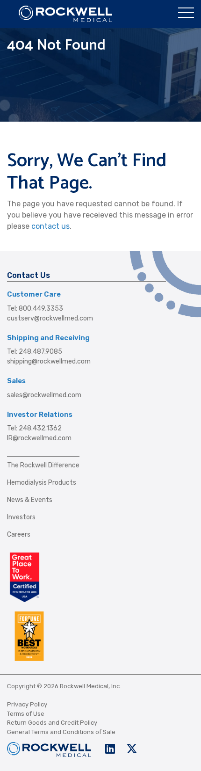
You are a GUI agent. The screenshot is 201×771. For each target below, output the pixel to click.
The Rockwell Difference (43, 465)
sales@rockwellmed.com (44, 395)
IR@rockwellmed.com (39, 438)
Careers (18, 534)
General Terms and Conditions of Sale (61, 731)
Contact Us (28, 275)
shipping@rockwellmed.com (49, 361)
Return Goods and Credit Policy (52, 722)
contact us (50, 226)
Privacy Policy (27, 704)
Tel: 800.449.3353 (35, 309)
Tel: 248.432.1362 (34, 428)
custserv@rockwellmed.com (50, 318)
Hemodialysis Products (41, 483)
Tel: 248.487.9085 (34, 352)
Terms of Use (25, 713)
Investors (21, 517)
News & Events (29, 500)
